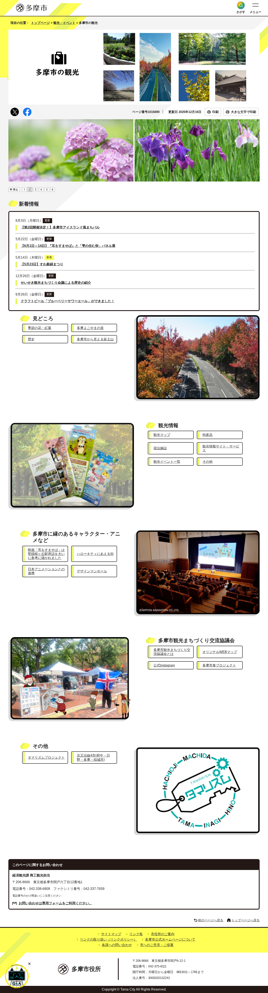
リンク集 (136, 934)
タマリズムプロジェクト (46, 757)
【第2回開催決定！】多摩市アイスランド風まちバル (60, 227)
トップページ (40, 23)
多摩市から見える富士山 (95, 339)
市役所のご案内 (162, 934)
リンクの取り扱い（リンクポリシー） (108, 939)
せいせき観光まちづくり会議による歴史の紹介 (56, 282)
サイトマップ (111, 934)
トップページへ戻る (245, 920)
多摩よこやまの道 (90, 328)
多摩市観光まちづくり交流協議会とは (171, 652)
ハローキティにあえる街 (95, 554)
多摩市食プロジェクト (219, 665)
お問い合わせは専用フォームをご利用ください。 (55, 903)
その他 (207, 461)
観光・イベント (64, 23)
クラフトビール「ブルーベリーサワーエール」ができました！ (68, 301)
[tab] (24, 189)
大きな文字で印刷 (243, 112)
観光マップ (161, 435)
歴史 (31, 339)
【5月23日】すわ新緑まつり (42, 264)
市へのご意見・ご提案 (157, 945)
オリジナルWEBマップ (219, 652)
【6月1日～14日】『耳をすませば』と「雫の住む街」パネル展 (68, 246)
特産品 (207, 435)
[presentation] (24, 189)
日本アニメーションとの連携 (46, 571)
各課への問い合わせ (117, 945)
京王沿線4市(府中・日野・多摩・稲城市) (93, 757)
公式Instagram (164, 665)
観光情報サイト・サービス (220, 448)
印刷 (215, 112)
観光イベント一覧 (166, 461)
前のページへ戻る (210, 920)
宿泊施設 (160, 448)
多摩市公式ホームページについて (170, 939)
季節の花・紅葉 (39, 328)
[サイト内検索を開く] (241, 5)
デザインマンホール (92, 571)
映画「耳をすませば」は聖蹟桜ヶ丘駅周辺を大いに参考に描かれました (46, 554)
